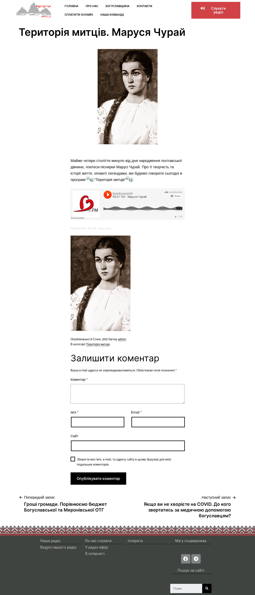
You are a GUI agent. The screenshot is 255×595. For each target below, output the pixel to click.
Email (136, 412)
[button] (215, 10)
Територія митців (98, 344)
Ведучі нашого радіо (58, 547)
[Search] (207, 588)
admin (122, 339)
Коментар (79, 379)
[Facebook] (185, 559)
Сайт (74, 435)
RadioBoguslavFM (78, 228)
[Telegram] (196, 559)
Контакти (144, 6)
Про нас (92, 6)
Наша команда (112, 14)
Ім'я (74, 412)
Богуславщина (117, 6)
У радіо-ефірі (96, 547)
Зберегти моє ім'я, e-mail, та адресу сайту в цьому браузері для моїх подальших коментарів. (124, 461)
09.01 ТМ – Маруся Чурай (99, 228)
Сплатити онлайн (79, 14)
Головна (71, 6)
